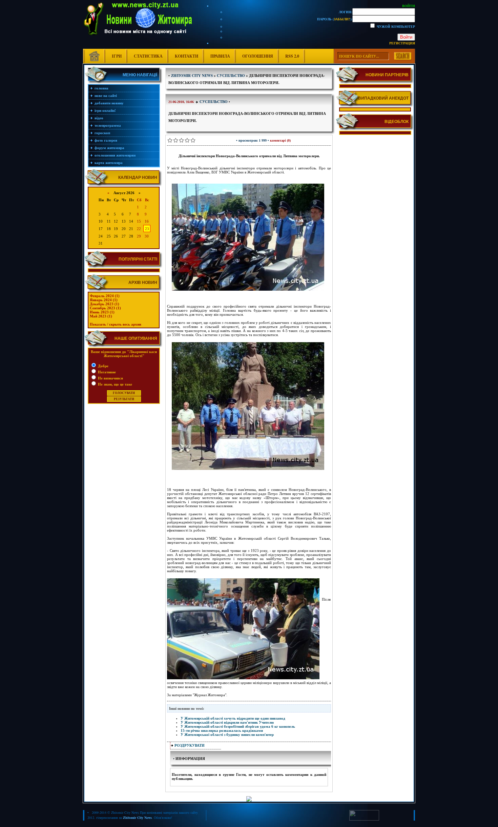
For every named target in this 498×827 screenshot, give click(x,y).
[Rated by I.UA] (364, 819)
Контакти (186, 56)
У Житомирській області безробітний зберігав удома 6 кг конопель (238, 726)
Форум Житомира (109, 148)
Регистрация (402, 43)
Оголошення (257, 56)
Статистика (148, 56)
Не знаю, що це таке (114, 384)
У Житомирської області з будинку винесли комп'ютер (227, 734)
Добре (102, 366)
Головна (101, 88)
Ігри (117, 56)
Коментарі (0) (280, 140)
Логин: (345, 11)
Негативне (106, 372)
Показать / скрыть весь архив (115, 324)
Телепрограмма (108, 125)
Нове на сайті (106, 96)
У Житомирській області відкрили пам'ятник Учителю (227, 722)
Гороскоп (102, 133)
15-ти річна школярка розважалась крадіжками (222, 730)
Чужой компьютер (395, 26)
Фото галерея (106, 140)
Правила (220, 56)
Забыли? (342, 19)
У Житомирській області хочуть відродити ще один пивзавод (233, 718)
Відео (99, 118)
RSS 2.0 (292, 56)
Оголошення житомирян (115, 155)
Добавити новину (109, 103)
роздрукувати (189, 745)
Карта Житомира (109, 163)
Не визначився (110, 378)
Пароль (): (334, 19)
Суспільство (214, 102)
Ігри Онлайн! (105, 110)
